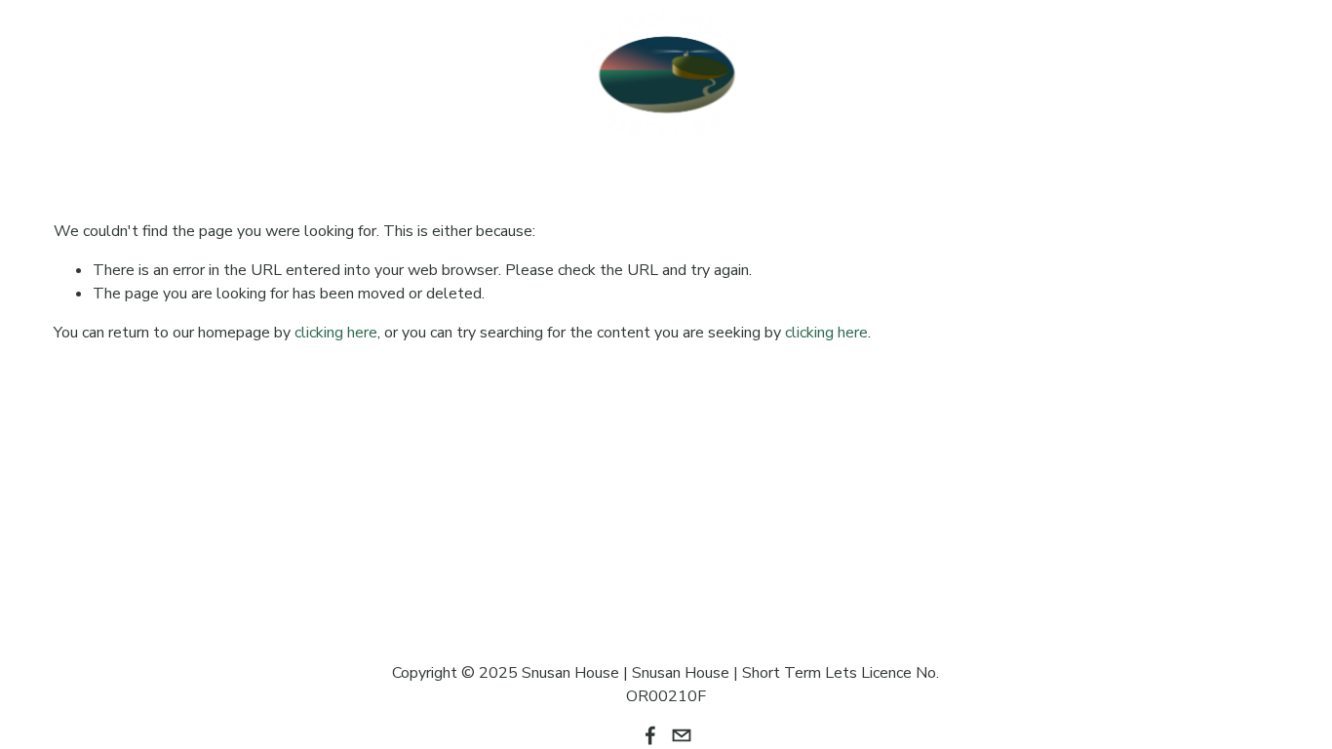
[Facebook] (1229, 75)
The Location (223, 61)
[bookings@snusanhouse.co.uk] (1268, 75)
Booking (89, 88)
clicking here (335, 332)
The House (99, 61)
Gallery (336, 61)
